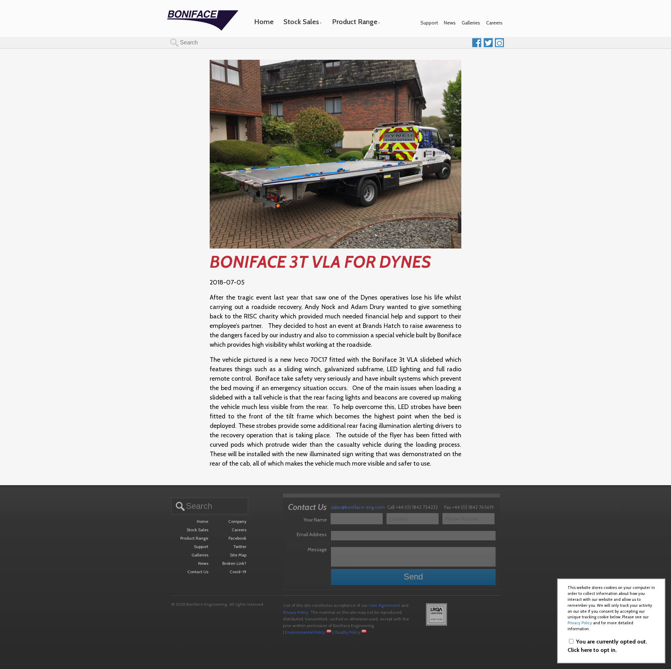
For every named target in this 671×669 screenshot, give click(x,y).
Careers (494, 23)
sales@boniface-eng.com (358, 507)
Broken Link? (234, 563)
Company (237, 521)
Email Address (312, 534)
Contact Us (197, 571)
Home (264, 21)
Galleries (471, 23)
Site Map (238, 555)
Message (317, 549)
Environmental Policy (305, 632)
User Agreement (384, 605)
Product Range (354, 21)
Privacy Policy (295, 612)
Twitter (239, 546)
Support (429, 23)
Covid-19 (238, 571)
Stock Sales (301, 21)
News (450, 23)
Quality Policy (347, 632)
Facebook (237, 538)
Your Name (315, 520)
